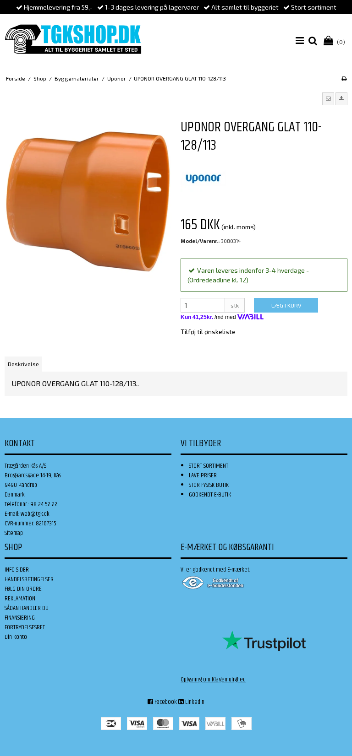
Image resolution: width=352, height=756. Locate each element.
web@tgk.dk (35, 514)
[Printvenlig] (344, 78)
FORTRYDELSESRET (25, 627)
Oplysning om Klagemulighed (213, 680)
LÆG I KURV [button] (286, 305)
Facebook (165, 702)
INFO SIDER (17, 570)
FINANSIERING (20, 618)
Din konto (16, 637)
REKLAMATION (20, 599)
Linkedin (194, 702)
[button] (328, 98)
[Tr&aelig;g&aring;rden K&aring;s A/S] (73, 39)
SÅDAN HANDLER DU (27, 608)
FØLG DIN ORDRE (23, 589)
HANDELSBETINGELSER (29, 579)
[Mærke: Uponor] (203, 178)
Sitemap (14, 533)
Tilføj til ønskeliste (208, 331)
